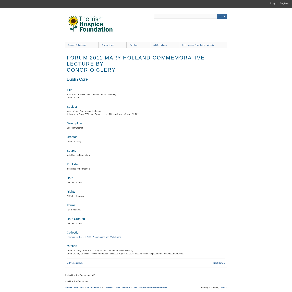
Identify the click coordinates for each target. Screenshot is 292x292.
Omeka (223, 287)
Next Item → (219, 263)
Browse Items (108, 45)
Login (273, 3)
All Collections (160, 45)
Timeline (134, 45)
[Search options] (219, 16)
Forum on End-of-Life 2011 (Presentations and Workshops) (94, 237)
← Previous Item (75, 263)
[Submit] (224, 16)
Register (285, 3)
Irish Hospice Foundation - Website (198, 45)
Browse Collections (77, 45)
